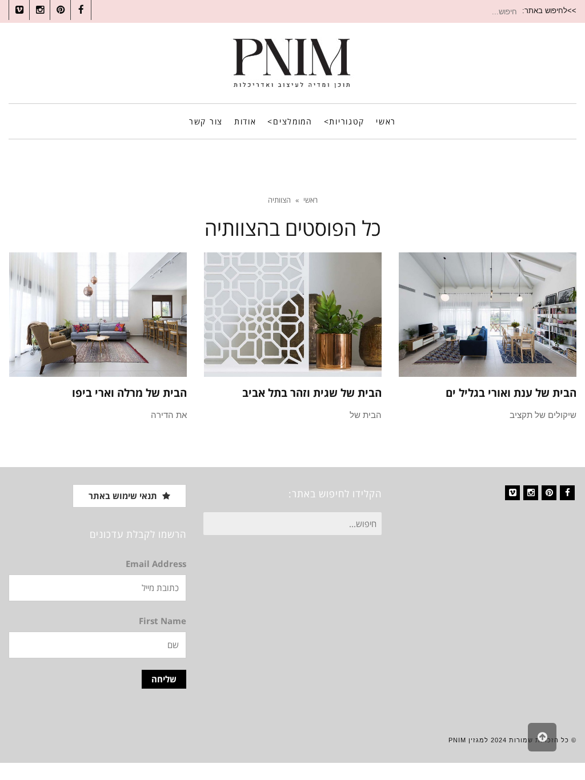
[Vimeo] (512, 492)
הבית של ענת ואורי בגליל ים (511, 392)
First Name (162, 620)
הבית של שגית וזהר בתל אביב (312, 392)
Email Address (156, 563)
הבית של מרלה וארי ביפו (129, 392)
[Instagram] (530, 492)
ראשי (310, 200)
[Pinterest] (549, 492)
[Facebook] (567, 492)
